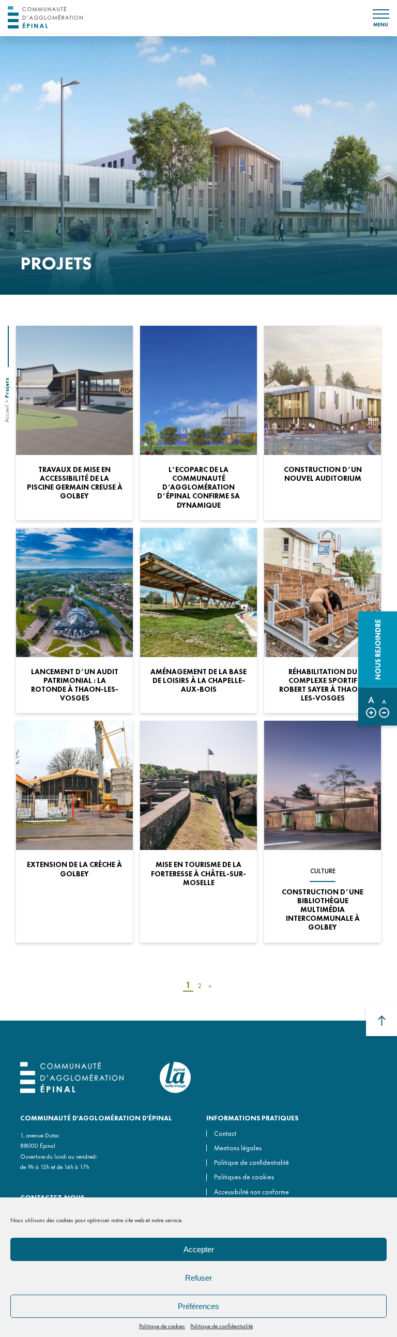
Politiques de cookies (244, 1177)
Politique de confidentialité (221, 1326)
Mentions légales (238, 1148)
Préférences (198, 1306)
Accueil (6, 413)
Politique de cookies (162, 1326)
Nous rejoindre (378, 649)
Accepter (199, 1249)
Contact (225, 1133)
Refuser (198, 1277)
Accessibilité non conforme (251, 1192)
